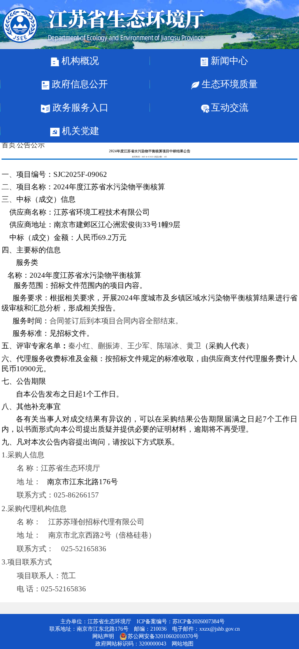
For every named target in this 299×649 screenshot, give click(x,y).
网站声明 (103, 636)
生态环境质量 (228, 84)
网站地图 (182, 644)
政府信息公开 (78, 84)
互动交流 (229, 107)
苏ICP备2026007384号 (198, 621)
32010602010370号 (177, 636)
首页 (9, 145)
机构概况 (79, 61)
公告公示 (31, 145)
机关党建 (79, 131)
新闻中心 (228, 61)
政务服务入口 (79, 107)
